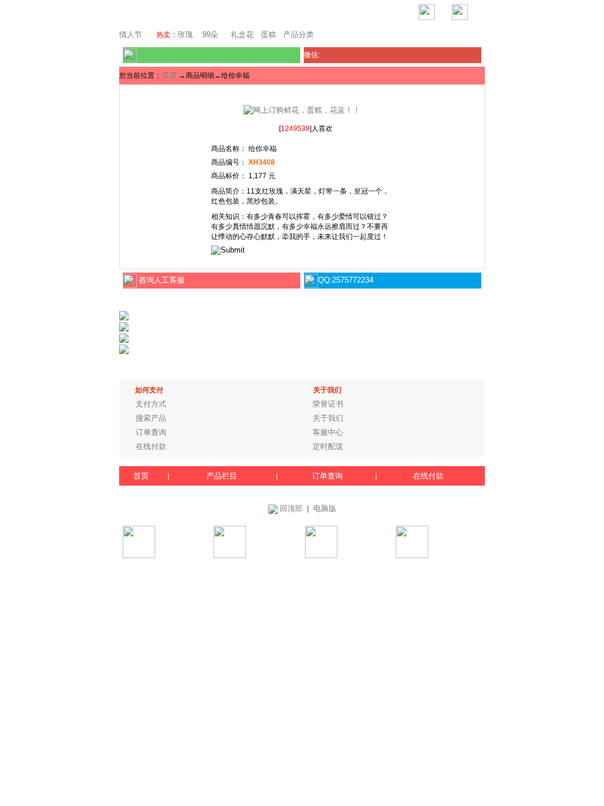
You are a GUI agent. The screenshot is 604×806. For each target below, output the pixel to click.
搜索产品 (151, 418)
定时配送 (328, 446)
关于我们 (328, 418)
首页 (169, 75)
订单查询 (151, 432)
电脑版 (324, 508)
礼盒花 (242, 34)
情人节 (130, 34)
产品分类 (298, 34)
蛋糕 (268, 34)
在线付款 (151, 446)
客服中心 (328, 432)
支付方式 (151, 403)
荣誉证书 (328, 403)
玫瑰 (185, 34)
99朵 (209, 34)
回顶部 (291, 508)
